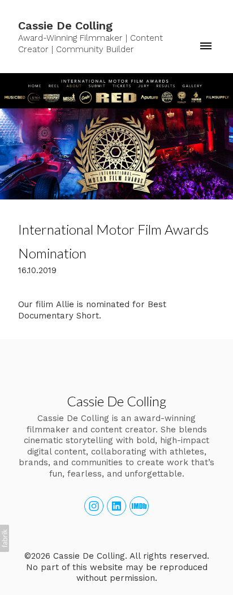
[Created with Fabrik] (4, 538)
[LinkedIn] (116, 506)
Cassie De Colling (116, 401)
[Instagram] (93, 506)
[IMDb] (139, 506)
